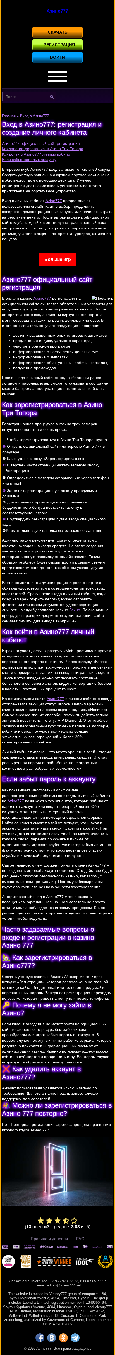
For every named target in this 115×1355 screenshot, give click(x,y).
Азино (74, 610)
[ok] (63, 1337)
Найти (51, 96)
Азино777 (42, 298)
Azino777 (53, 201)
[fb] (39, 1337)
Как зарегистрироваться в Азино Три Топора (42, 148)
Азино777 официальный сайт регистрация (41, 143)
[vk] (51, 1337)
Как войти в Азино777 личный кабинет (37, 154)
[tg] (75, 1337)
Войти (57, 57)
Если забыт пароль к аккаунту (29, 159)
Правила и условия (49, 1238)
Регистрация (59, 44)
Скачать (58, 32)
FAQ (80, 1238)
